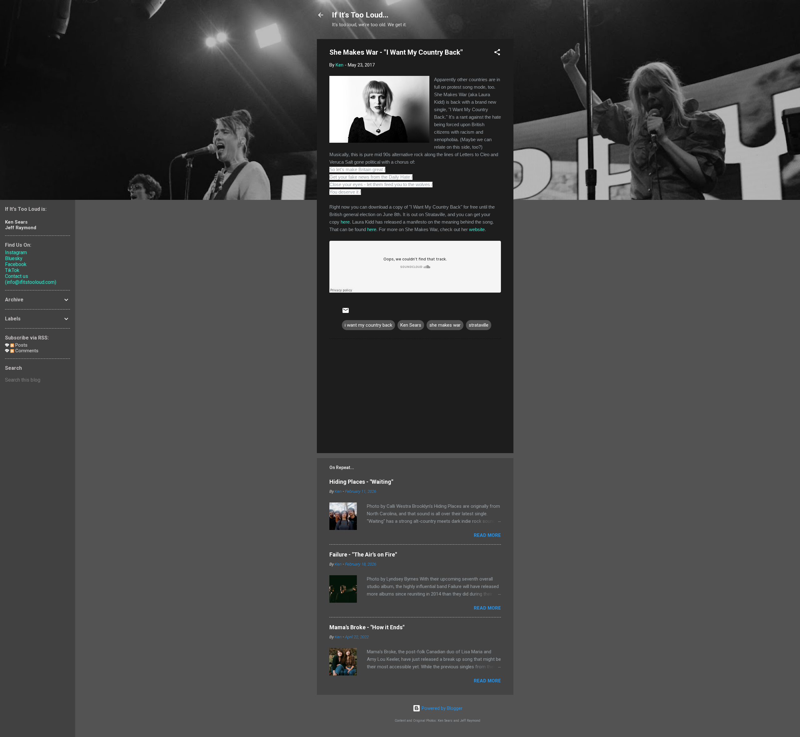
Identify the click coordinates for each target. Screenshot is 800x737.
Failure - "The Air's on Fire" (363, 554)
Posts (21, 345)
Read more (487, 535)
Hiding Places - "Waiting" (361, 481)
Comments (26, 351)
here (345, 222)
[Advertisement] (538, 132)
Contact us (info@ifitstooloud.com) (30, 279)
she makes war (445, 325)
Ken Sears (410, 325)
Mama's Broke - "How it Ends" (366, 627)
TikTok (12, 270)
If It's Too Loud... (360, 15)
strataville (478, 325)
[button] (497, 53)
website (477, 229)
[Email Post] (345, 312)
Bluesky (13, 258)
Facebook (16, 264)
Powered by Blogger (441, 708)
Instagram (16, 252)
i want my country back (368, 325)
